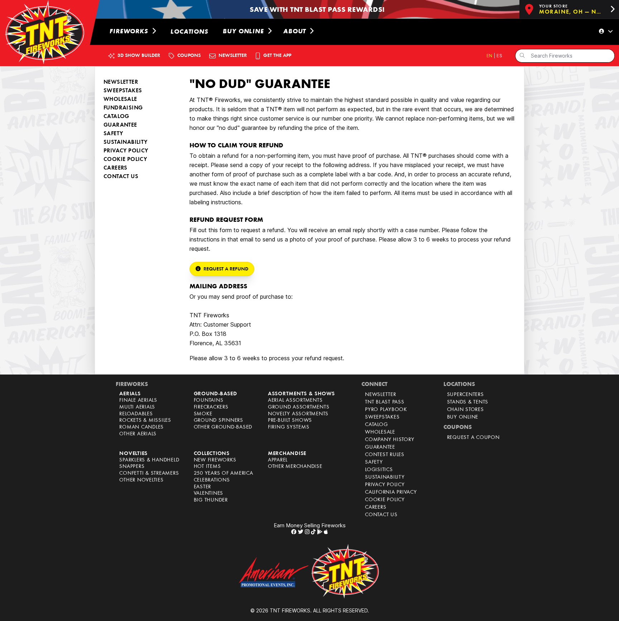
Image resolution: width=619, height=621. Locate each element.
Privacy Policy (126, 151)
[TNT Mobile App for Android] (319, 531)
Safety (113, 134)
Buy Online (463, 417)
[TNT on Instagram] (307, 531)
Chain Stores (465, 409)
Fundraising (123, 108)
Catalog (116, 116)
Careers (116, 168)
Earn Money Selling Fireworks (310, 525)
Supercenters (465, 394)
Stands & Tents (468, 402)
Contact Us (121, 177)
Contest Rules (384, 455)
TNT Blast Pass (384, 402)
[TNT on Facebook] (294, 531)
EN (490, 55)
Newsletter (380, 394)
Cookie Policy (125, 159)
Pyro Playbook (386, 409)
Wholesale (120, 99)
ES (499, 55)
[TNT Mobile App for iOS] (326, 531)
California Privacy (391, 492)
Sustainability (126, 142)
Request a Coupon (473, 437)
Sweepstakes (123, 91)
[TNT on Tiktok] (313, 531)
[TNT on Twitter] (300, 531)
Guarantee (120, 125)
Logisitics (379, 470)
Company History (389, 439)
